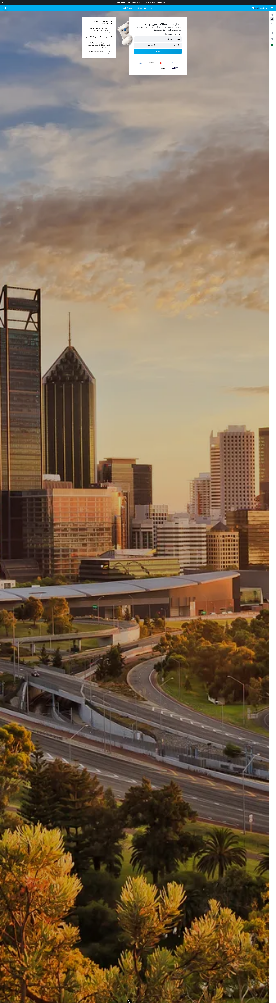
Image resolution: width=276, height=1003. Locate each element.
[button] (2, 2)
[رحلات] (272, 39)
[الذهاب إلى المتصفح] (272, 33)
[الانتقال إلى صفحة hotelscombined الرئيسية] (259, 8)
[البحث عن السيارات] (272, 24)
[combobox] (171, 34)
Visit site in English (123, 2)
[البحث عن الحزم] (272, 28)
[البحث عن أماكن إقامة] (272, 19)
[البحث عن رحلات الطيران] (272, 15)
